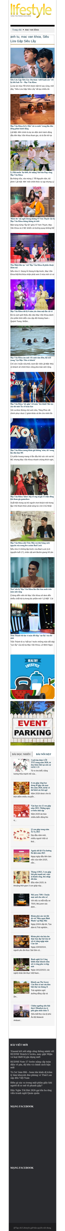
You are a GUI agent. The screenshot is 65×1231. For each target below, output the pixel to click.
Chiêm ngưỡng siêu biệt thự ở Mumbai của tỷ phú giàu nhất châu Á (40, 1008)
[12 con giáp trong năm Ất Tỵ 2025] (21, 834)
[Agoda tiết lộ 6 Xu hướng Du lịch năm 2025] (21, 856)
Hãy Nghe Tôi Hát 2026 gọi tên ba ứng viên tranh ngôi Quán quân (31, 1091)
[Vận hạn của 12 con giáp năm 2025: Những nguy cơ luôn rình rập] (21, 811)
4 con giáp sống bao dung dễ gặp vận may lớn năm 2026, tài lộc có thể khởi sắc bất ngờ (40, 786)
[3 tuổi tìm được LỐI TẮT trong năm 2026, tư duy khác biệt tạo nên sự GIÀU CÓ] (21, 765)
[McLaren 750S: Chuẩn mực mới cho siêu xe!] (21, 900)
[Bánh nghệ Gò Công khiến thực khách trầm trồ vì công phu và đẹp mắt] (21, 964)
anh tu (14, 36)
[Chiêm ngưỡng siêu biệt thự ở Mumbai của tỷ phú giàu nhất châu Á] (21, 1011)
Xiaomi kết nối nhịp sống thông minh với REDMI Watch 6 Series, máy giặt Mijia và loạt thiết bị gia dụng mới (32, 1054)
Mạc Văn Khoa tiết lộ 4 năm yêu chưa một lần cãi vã (31, 311)
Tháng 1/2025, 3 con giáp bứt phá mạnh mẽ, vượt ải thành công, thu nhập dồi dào (41, 875)
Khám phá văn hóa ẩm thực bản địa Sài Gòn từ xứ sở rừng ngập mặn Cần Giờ (40, 940)
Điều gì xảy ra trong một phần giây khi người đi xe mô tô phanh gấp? (31, 1084)
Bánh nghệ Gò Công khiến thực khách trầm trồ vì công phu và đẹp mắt (40, 963)
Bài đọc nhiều (21, 754)
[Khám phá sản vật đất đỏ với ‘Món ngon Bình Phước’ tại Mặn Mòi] (21, 921)
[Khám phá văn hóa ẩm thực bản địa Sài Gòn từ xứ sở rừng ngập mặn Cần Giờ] (21, 941)
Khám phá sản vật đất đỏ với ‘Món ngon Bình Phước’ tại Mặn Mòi (40, 918)
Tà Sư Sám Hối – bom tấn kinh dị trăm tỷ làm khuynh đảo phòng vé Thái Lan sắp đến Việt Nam (31, 1075)
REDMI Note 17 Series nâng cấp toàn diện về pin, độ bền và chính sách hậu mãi (30, 1064)
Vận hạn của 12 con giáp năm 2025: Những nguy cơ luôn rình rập (41, 808)
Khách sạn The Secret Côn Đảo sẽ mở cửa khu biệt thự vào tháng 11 (40, 984)
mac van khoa (31, 36)
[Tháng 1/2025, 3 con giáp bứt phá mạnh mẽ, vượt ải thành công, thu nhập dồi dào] (21, 877)
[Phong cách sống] (32, 11)
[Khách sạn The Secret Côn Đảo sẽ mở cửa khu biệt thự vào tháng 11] (21, 987)
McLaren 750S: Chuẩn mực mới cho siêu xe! (40, 896)
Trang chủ (16, 30)
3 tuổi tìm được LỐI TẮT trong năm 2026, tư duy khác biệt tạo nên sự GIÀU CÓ (41, 763)
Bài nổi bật (43, 754)
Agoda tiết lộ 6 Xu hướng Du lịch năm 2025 (41, 852)
